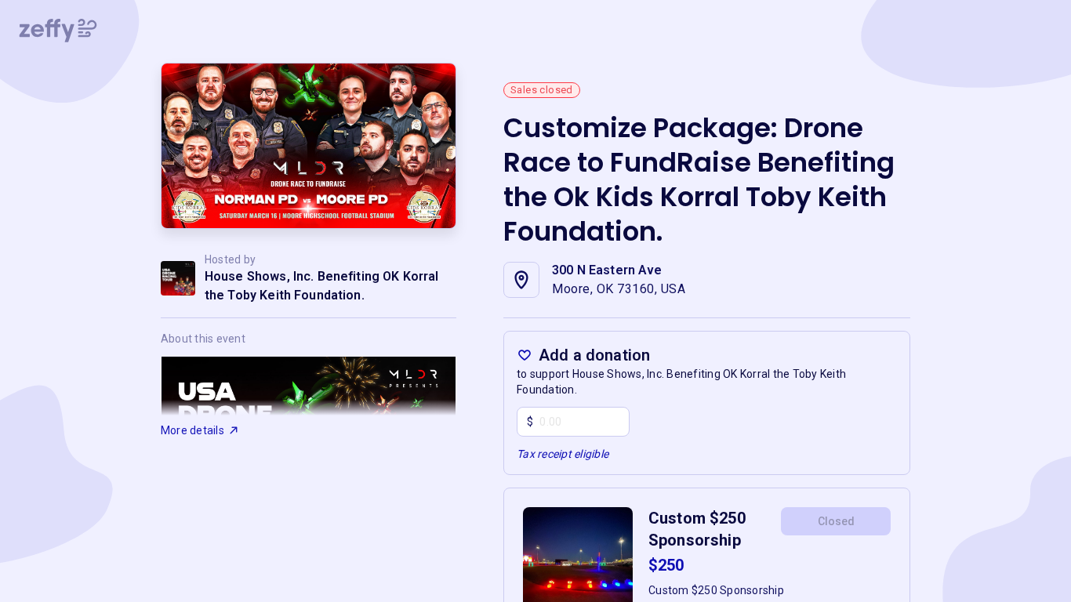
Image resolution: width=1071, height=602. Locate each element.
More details (192, 430)
